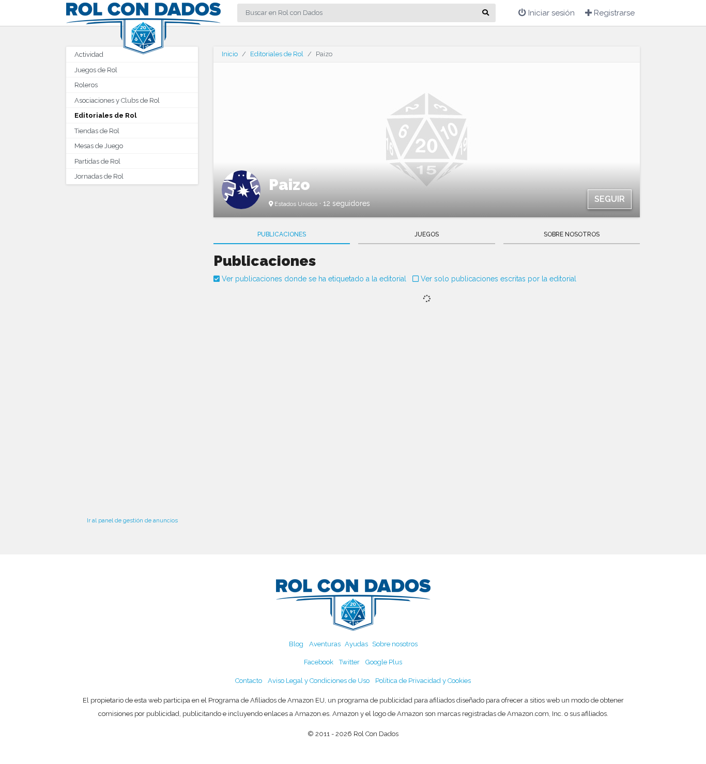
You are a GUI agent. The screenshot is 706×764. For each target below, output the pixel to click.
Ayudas (356, 644)
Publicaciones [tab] (281, 234)
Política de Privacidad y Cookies (423, 681)
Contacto (248, 681)
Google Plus (383, 662)
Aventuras (325, 644)
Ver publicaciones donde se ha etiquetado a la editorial (313, 279)
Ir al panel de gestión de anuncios (132, 520)
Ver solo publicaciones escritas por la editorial (497, 279)
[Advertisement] (132, 347)
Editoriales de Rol (105, 115)
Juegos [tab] (427, 234)
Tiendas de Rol (96, 131)
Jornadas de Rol (99, 176)
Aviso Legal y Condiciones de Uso (319, 681)
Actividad (88, 54)
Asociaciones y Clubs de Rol (117, 100)
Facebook (318, 662)
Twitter (349, 662)
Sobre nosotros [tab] (572, 234)
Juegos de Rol (95, 70)
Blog (296, 644)
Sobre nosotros (395, 644)
